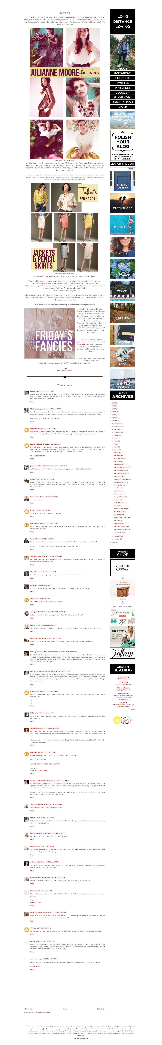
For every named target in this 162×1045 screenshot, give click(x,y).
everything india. (119, 532)
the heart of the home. (121, 526)
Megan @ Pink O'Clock (38, 877)
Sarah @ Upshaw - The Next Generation (44, 652)
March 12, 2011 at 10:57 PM (45, 941)
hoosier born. (118, 488)
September (118, 432)
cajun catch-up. (119, 514)
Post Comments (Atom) (42, 1013)
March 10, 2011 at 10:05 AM (46, 625)
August (116, 435)
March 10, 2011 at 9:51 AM (41, 598)
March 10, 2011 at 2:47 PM (53, 804)
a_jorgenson (34, 691)
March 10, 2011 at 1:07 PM (46, 752)
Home (65, 1009)
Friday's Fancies (83, 344)
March (116, 450)
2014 (114, 412)
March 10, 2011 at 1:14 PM (60, 780)
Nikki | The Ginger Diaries (39, 912)
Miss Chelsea (34, 497)
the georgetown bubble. (122, 529)
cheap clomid (35, 966)
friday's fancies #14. (121, 523)
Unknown (33, 428)
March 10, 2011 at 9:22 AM (53, 556)
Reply (32, 402)
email (123, 1029)
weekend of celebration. (122, 479)
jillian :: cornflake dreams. (39, 466)
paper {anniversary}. (121, 470)
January (117, 539)
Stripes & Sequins (123, 688)
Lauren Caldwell (36, 444)
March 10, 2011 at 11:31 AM (60, 671)
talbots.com (70, 160)
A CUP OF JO (123, 682)
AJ (31, 598)
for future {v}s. (119, 476)
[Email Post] (65, 368)
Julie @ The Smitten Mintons (40, 671)
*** (31, 928)
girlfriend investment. (121, 509)
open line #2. (118, 520)
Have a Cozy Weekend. (123, 684)
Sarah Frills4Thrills (37, 804)
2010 (114, 543)
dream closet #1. (120, 494)
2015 (114, 409)
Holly (32, 713)
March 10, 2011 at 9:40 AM (47, 572)
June (116, 441)
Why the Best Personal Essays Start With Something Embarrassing (123, 697)
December (118, 423)
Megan (32, 479)
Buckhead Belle (35, 638)
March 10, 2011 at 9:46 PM (43, 891)
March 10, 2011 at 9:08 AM (41, 510)
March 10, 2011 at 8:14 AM (45, 479)
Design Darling (123, 677)
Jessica (32, 846)
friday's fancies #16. (121, 482)
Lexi (31, 891)
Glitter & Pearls (35, 902)
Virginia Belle (35, 728)
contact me (116, 1027)
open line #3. (118, 500)
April (116, 447)
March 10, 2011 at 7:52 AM (46, 428)
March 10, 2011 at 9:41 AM (42, 585)
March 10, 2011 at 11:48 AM (49, 691)
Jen (31, 585)
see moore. (118, 506)
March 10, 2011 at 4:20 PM (54, 833)
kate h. (32, 941)
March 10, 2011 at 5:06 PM (50, 862)
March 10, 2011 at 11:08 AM (67, 652)
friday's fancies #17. (121, 464)
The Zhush (123, 703)
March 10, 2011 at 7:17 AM (44, 391)
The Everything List (36, 409)
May (115, 444)
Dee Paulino (34, 523)
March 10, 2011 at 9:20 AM (45, 539)
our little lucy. (118, 461)
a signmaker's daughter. (122, 517)
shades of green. (120, 485)
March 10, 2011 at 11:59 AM (44, 713)
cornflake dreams (85, 469)
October (117, 429)
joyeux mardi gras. (120, 511)
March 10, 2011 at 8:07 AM (58, 466)
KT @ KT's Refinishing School (40, 780)
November (118, 426)
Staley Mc (33, 572)
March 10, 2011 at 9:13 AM (48, 523)
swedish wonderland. (121, 473)
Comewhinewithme (37, 833)
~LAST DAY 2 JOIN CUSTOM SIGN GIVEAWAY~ (45, 764)
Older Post (100, 1009)
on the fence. (118, 491)
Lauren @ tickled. (39, 456)
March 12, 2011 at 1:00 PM (42, 928)
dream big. (117, 452)
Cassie (32, 391)
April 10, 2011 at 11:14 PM (48, 959)
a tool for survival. (120, 458)
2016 (114, 406)
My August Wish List (123, 690)
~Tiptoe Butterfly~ (42, 770)
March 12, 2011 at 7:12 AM (57, 912)
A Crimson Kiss (35, 862)
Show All (133, 709)
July (115, 438)
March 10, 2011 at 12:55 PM (49, 728)
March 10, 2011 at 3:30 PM (45, 818)
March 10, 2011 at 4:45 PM (45, 846)
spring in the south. (120, 497)
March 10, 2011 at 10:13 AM (51, 638)
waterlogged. (118, 455)
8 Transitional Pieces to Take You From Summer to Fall (123, 705)
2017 (114, 403)
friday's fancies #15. (121, 503)
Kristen (32, 818)
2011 (114, 421)
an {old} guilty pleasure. (122, 467)
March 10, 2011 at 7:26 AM (53, 409)
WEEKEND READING (123, 679)
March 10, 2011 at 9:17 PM (56, 877)
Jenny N (33, 539)
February (117, 536)
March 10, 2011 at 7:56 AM (51, 444)
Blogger (85, 1038)
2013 (114, 415)
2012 (114, 418)
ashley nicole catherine (38, 612)
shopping (69, 370)
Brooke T (33, 625)
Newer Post (29, 1009)
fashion (64, 370)
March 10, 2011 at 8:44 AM (49, 497)
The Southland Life (37, 556)
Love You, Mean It (123, 693)
